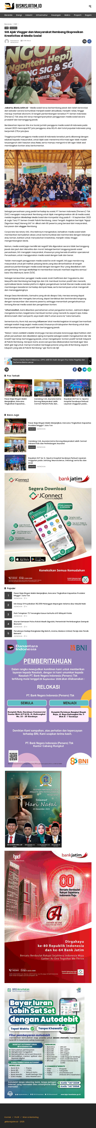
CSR (6, 28)
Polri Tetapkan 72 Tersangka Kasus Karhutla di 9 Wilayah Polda (43, 613)
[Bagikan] (89, 41)
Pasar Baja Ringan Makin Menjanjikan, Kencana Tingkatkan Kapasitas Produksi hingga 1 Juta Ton (16, 401)
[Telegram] (84, 369)
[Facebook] (75, 369)
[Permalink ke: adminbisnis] (7, 41)
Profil (16, 1117)
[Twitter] (80, 369)
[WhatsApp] (89, 369)
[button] (90, 6)
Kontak (7, 1117)
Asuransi (39, 394)
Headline (13, 28)
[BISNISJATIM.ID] (23, 6)
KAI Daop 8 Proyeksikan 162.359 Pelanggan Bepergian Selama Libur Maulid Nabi (50, 604)
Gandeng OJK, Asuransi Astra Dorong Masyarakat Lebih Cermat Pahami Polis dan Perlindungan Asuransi (47, 401)
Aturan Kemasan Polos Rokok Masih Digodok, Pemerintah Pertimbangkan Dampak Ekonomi (51, 622)
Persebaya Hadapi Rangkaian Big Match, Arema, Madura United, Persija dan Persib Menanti (51, 632)
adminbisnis (14, 40)
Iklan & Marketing (30, 1117)
